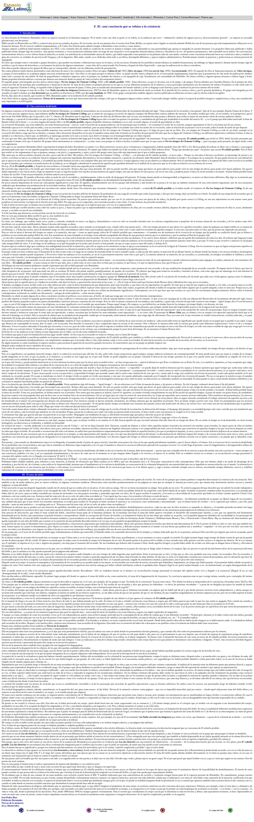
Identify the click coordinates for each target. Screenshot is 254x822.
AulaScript (128, 17)
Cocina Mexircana (190, 17)
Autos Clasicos (78, 17)
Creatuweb (115, 17)
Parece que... (208, 17)
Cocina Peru (172, 17)
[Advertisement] (144, 8)
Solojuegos (102, 17)
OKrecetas (158, 17)
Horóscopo (45, 17)
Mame (91, 17)
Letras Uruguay (60, 17)
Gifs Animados (143, 17)
